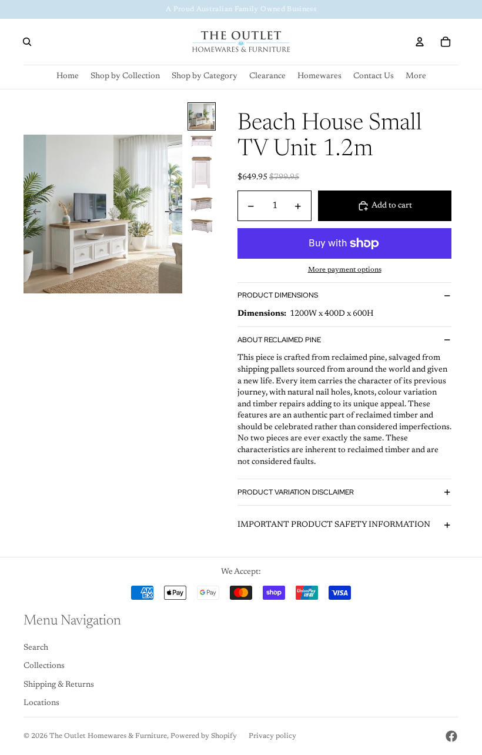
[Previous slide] (33, 214)
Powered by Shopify (203, 736)
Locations (41, 703)
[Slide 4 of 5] (202, 203)
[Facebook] (451, 736)
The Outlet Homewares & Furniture (108, 736)
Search (36, 648)
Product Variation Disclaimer (295, 492)
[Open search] (27, 42)
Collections (44, 666)
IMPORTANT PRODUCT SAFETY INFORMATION (333, 525)
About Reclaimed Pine (279, 340)
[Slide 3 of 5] (202, 171)
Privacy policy (272, 736)
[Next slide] (172, 214)
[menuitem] (416, 77)
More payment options (344, 269)
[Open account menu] (420, 42)
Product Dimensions (277, 295)
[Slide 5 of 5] (202, 225)
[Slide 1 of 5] (202, 116)
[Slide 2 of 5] (202, 141)
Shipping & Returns (59, 685)
